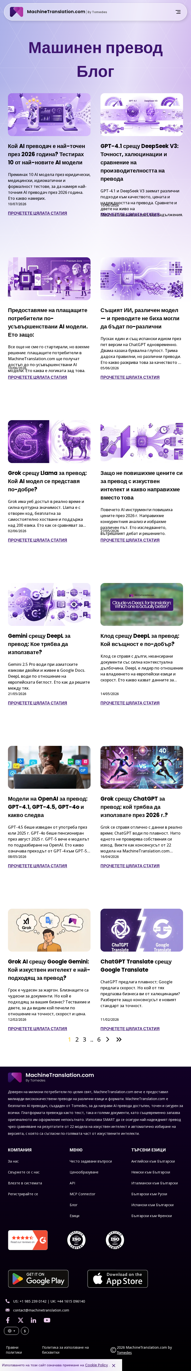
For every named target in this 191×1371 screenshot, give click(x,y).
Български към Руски (149, 1194)
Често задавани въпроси (91, 1161)
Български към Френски (151, 1215)
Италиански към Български (154, 1183)
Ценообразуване (84, 1172)
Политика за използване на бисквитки (65, 1350)
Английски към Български (153, 1161)
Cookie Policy (96, 1365)
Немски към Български (150, 1172)
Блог (74, 1204)
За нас (13, 1161)
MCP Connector (82, 1194)
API (72, 1183)
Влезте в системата (25, 1183)
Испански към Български (152, 1204)
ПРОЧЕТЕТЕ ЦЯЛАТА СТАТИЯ (37, 213)
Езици (74, 1215)
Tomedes (124, 1352)
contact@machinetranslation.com (41, 1310)
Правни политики (14, 1350)
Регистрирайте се (23, 1194)
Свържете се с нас (24, 1172)
